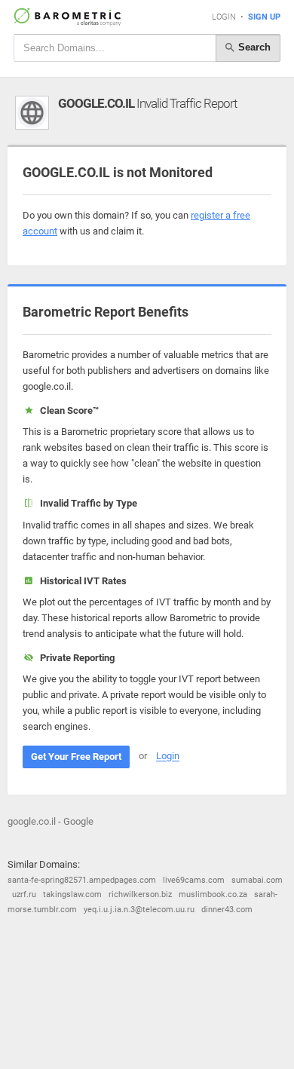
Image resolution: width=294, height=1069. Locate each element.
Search (253, 47)
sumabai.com (257, 880)
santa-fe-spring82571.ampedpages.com (82, 880)
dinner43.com (227, 909)
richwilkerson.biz (140, 894)
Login (224, 17)
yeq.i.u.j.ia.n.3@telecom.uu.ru (139, 909)
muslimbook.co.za (213, 894)
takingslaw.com (72, 894)
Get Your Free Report (76, 756)
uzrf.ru (24, 894)
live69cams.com (194, 880)
